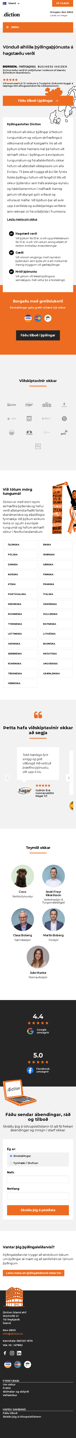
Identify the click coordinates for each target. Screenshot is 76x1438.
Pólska (12, 554)
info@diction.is (13, 1333)
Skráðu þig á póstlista (38, 1210)
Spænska (49, 554)
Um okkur (9, 1384)
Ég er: (11, 1149)
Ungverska (50, 663)
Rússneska (15, 614)
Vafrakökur (10, 1395)
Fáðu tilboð (10, 1413)
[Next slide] (68, 778)
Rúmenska (14, 663)
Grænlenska (51, 673)
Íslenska (13, 544)
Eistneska (49, 624)
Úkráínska (50, 604)
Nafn (10, 1172)
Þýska (12, 584)
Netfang (13, 1188)
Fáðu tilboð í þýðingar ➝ (38, 101)
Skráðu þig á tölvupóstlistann (22, 1416)
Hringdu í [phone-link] (61, 12)
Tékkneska (15, 673)
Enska (47, 544)
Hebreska (14, 683)
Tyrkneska (15, 624)
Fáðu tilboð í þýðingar (38, 335)
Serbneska (15, 653)
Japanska (14, 643)
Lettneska (15, 633)
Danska (13, 564)
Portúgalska (17, 594)
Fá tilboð (62, 3)
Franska (48, 584)
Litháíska (49, 633)
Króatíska (50, 653)
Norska (13, 574)
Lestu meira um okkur (22, 219)
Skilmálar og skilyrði (16, 1391)
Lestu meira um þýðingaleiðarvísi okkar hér (33, 1273)
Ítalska (48, 594)
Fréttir (7, 1388)
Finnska (48, 574)
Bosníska (49, 643)
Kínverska (14, 604)
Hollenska (50, 614)
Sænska (48, 564)
